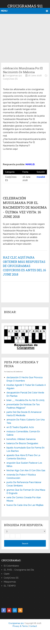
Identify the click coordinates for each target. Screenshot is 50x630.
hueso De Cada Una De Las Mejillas (25, 505)
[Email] (14, 610)
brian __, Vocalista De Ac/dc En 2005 (25, 400)
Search (25, 543)
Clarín (6, 573)
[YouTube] (9, 610)
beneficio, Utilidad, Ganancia (21, 439)
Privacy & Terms (20, 626)
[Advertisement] (25, 38)
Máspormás (10, 581)
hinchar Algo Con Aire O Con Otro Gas (26, 470)
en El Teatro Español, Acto (20, 427)
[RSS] (20, 610)
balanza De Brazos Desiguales (22, 443)
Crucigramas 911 (25, 6)
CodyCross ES (11, 577)
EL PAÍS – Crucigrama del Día (19, 569)
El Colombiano (11, 565)
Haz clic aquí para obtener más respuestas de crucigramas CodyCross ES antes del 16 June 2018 (24, 265)
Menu (4, 11)
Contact (33, 626)
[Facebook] (3, 610)
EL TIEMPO (10, 585)
